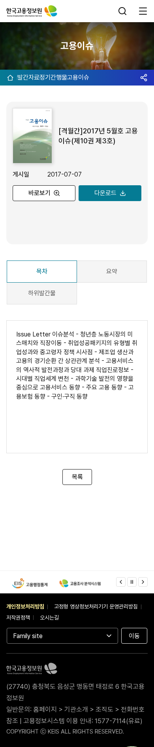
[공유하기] (144, 78)
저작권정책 (18, 617)
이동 (134, 636)
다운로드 (105, 193)
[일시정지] (132, 582)
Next (143, 582)
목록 (77, 477)
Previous (121, 582)
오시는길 (49, 617)
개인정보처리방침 (25, 606)
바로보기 (39, 193)
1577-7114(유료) (119, 721)
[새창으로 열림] (30, 583)
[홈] (10, 78)
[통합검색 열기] (123, 11)
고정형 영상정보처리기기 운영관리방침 (96, 606)
